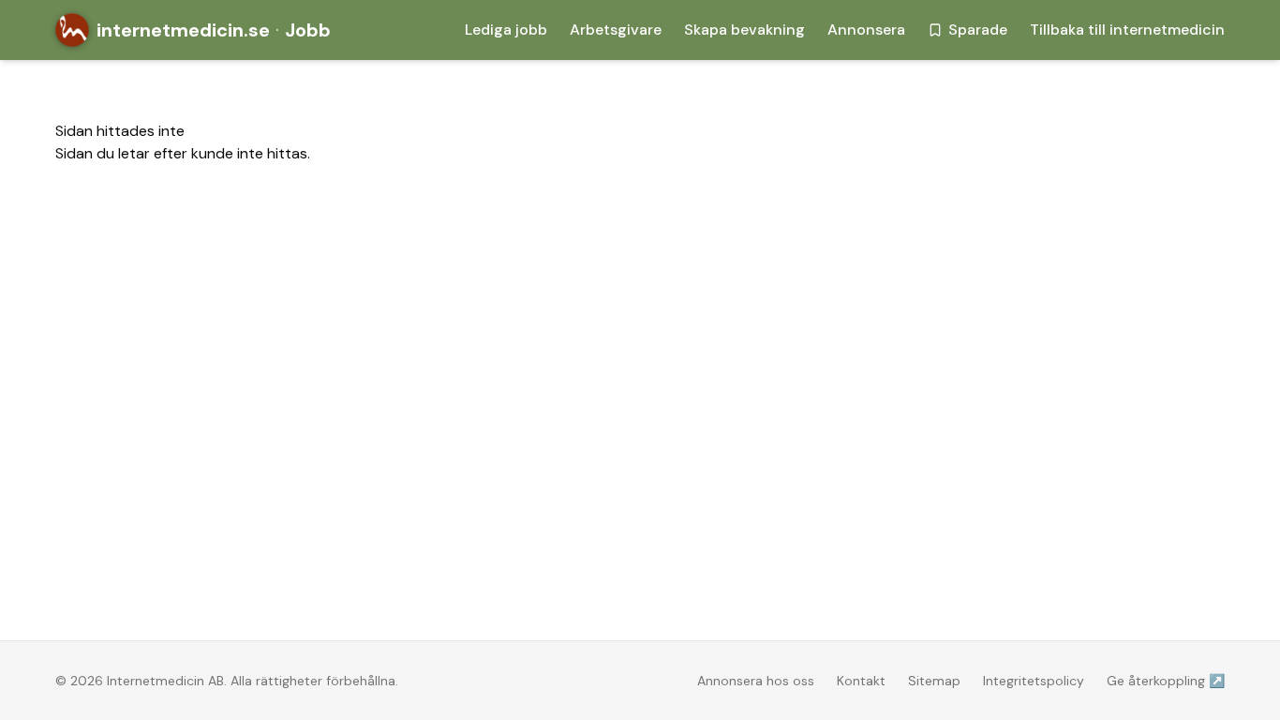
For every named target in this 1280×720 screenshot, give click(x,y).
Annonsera (866, 29)
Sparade (977, 29)
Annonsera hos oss (755, 680)
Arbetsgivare (616, 29)
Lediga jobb (506, 29)
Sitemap (934, 680)
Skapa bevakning (744, 29)
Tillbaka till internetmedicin (1127, 29)
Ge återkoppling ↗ (1166, 680)
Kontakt (861, 680)
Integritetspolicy (1033, 680)
